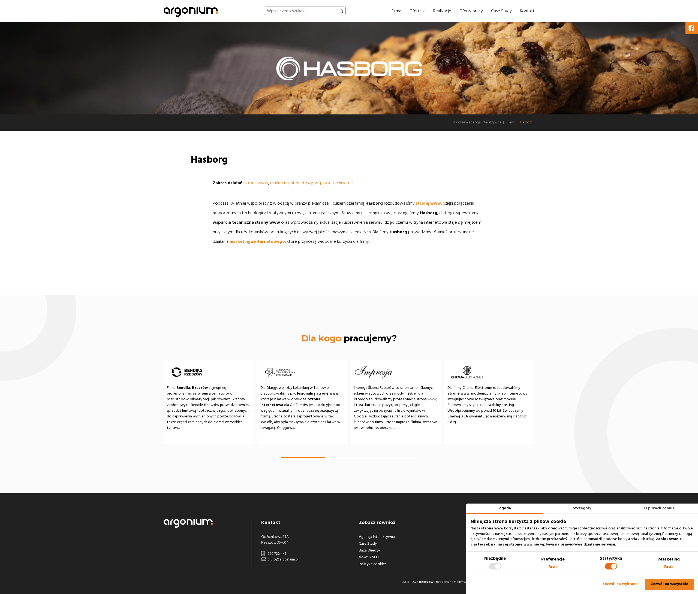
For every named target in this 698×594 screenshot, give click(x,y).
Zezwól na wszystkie (669, 584)
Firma (396, 11)
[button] (303, 457)
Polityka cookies (372, 564)
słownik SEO (369, 557)
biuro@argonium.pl (283, 559)
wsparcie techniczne (334, 183)
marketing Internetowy (291, 183)
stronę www (428, 203)
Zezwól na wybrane (619, 584)
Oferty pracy (471, 11)
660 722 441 (276, 553)
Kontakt (527, 11)
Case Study (501, 11)
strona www (256, 183)
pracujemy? (349, 338)
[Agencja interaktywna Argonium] (191, 11)
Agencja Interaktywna (377, 537)
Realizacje (442, 11)
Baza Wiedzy (369, 550)
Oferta (416, 11)
